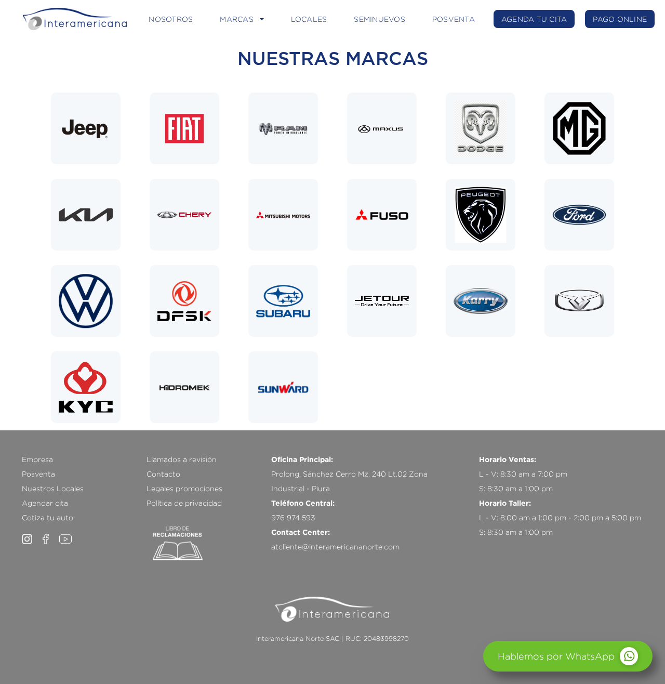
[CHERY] (184, 215)
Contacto (163, 474)
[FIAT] (184, 128)
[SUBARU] (283, 301)
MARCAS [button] (237, 19)
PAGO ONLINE (620, 19)
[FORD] (579, 215)
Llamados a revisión (182, 459)
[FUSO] (382, 215)
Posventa (38, 474)
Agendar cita (45, 503)
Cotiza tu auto (47, 517)
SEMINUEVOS (379, 19)
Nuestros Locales (53, 488)
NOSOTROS (171, 19)
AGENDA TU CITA (534, 19)
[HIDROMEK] (184, 387)
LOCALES (309, 19)
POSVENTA (453, 19)
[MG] (579, 128)
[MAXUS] (382, 128)
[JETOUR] (382, 301)
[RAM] (283, 128)
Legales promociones (184, 488)
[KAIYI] (579, 301)
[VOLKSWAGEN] (86, 301)
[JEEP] (86, 128)
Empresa (37, 459)
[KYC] (86, 387)
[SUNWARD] (283, 387)
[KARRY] (480, 301)
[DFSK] (184, 301)
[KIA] (86, 215)
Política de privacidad (184, 503)
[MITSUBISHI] (283, 215)
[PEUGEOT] (480, 215)
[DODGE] (480, 128)
